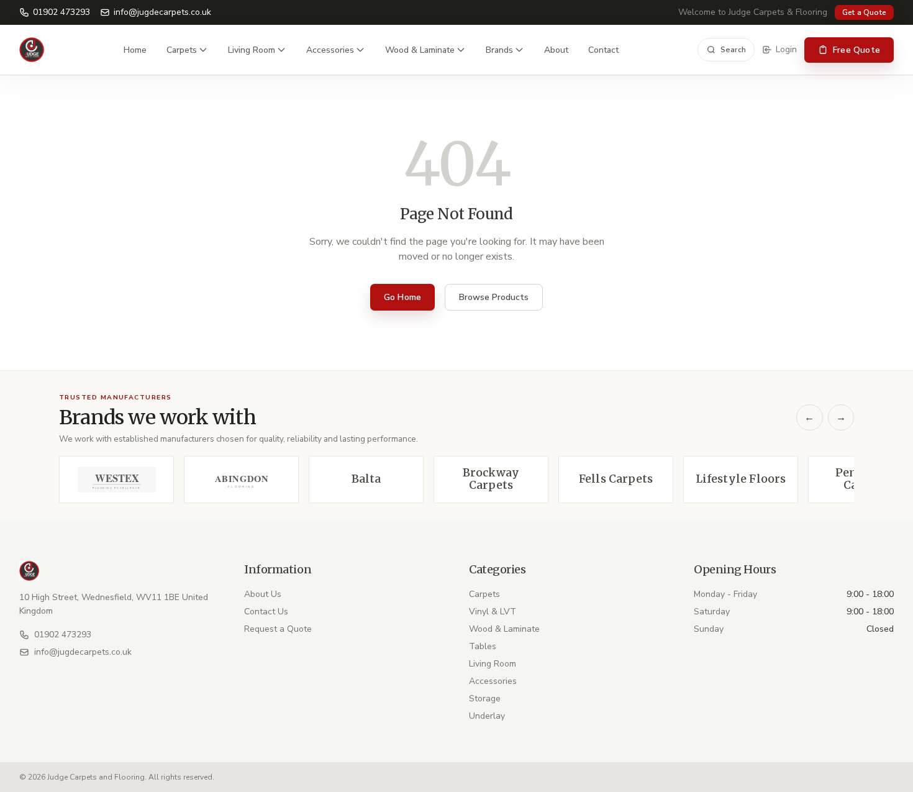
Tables (482, 646)
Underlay (487, 716)
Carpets (181, 50)
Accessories (330, 50)
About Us (262, 594)
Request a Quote (278, 629)
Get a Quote (864, 12)
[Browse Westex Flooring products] (116, 479)
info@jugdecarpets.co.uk (162, 12)
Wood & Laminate (420, 50)
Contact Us (266, 611)
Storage (485, 698)
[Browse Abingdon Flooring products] (241, 479)
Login (786, 49)
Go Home (402, 297)
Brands (499, 50)
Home (135, 50)
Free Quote (856, 50)
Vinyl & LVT (492, 611)
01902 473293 (61, 12)
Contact (603, 50)
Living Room (251, 50)
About (556, 50)
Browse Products (494, 297)
